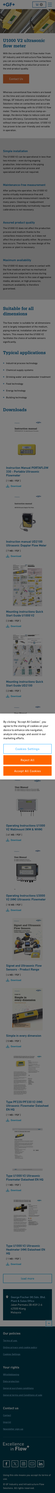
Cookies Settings (27, 749)
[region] (27, 747)
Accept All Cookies (27, 771)
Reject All (28, 760)
